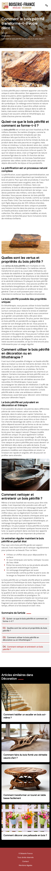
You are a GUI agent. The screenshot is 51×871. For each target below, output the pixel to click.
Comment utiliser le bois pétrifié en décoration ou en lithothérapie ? (21, 638)
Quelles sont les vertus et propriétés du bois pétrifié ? (25, 629)
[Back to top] (44, 864)
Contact (25, 861)
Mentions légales (25, 865)
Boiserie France (26, 853)
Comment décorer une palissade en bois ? (25, 835)
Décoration (5, 36)
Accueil (4, 33)
